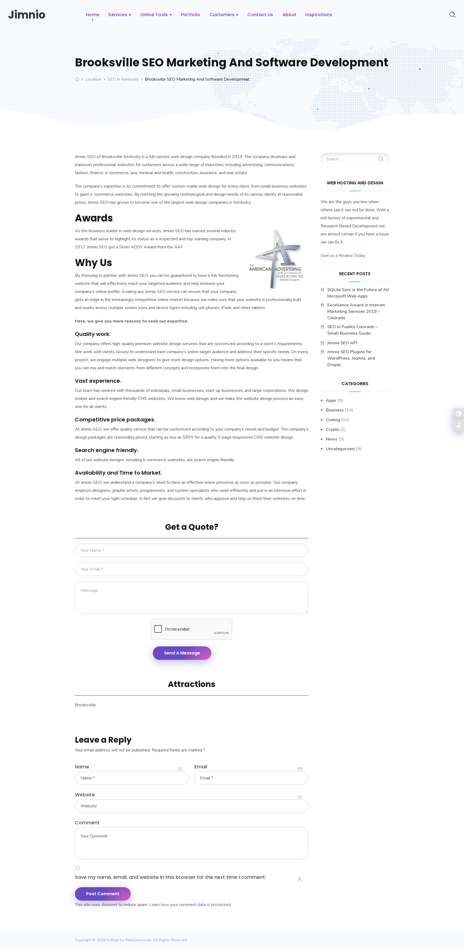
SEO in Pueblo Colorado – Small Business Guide (352, 330)
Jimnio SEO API (342, 343)
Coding (333, 420)
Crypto (332, 429)
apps (331, 400)
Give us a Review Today (343, 256)
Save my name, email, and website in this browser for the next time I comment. (170, 877)
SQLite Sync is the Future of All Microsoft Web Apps (358, 293)
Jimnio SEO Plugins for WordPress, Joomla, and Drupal (351, 358)
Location (93, 79)
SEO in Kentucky (123, 79)
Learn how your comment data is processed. (190, 905)
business (335, 410)
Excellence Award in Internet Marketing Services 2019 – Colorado (356, 311)
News (331, 439)
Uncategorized (340, 449)
